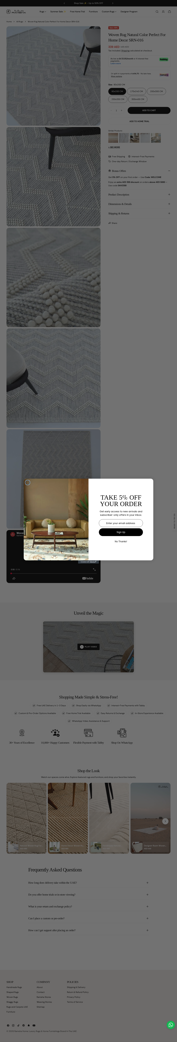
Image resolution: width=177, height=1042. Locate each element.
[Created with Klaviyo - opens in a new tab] (88, 561)
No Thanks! (121, 541)
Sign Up (121, 532)
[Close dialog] (27, 482)
